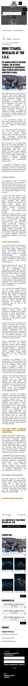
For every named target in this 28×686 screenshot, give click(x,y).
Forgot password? (11, 664)
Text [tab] (4, 39)
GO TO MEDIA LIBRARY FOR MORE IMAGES (12, 498)
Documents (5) (8, 600)
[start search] (23, 13)
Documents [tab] (16, 39)
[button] (25, 9)
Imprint (7, 677)
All (3, 34)
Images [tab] (8, 39)
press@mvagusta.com (9, 641)
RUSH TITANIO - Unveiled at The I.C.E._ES (14, 617)
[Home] (14, 5)
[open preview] (14, 83)
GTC (5, 674)
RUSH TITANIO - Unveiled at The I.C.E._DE (14, 605)
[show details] (25, 554)
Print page (8, 515)
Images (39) (7, 535)
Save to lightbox (14, 526)
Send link (23, 515)
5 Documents (7, 44)
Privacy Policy (9, 675)
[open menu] (20, 3)
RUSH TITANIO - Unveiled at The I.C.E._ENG (14, 611)
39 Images (14, 42)
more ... (23, 596)
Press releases (7, 30)
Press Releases (18, 30)
